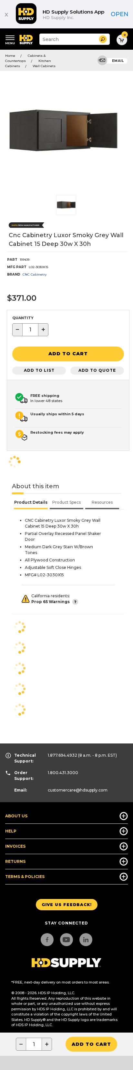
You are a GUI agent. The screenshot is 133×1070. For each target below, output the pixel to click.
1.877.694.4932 (62, 755)
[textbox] (30, 330)
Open (119, 14)
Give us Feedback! (67, 904)
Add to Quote (97, 370)
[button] (103, 39)
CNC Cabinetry (35, 274)
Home (10, 56)
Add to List (39, 370)
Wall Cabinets (44, 66)
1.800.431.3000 (63, 772)
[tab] (31, 503)
